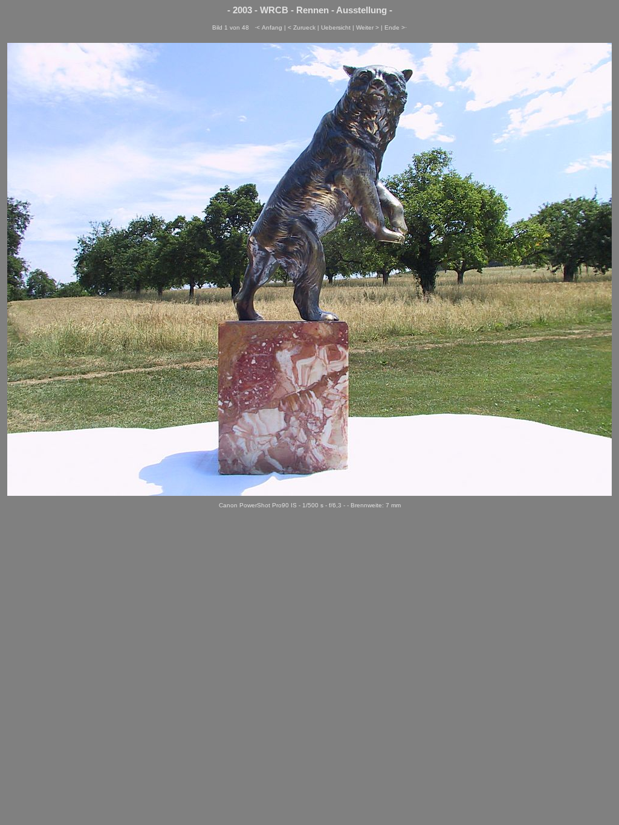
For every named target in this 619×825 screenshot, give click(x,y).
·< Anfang (268, 27)
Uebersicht (336, 27)
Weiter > (367, 27)
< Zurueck (302, 27)
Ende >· (395, 27)
